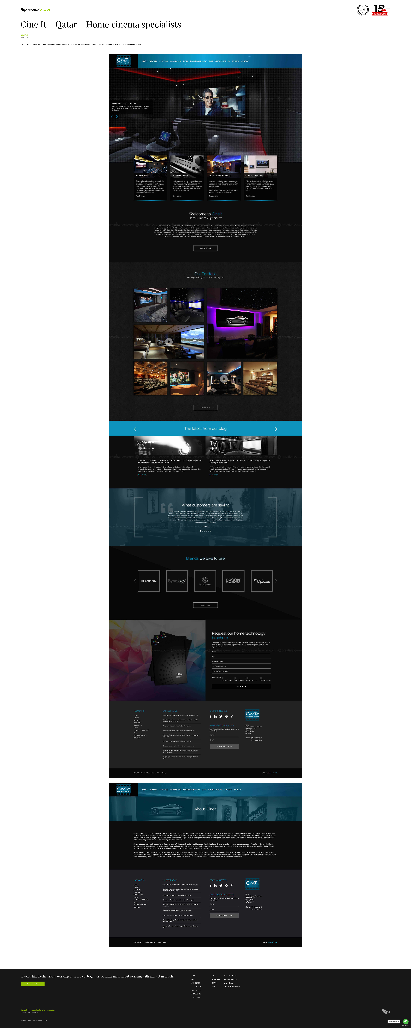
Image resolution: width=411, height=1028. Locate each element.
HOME (193, 976)
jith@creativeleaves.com (232, 987)
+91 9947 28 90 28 (230, 976)
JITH (192, 979)
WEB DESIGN (195, 983)
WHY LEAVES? (196, 994)
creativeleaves (228, 983)
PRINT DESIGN (196, 990)
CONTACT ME (195, 997)
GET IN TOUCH (32, 984)
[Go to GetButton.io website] (405, 1026)
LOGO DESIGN (196, 987)
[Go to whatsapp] (406, 1021)
